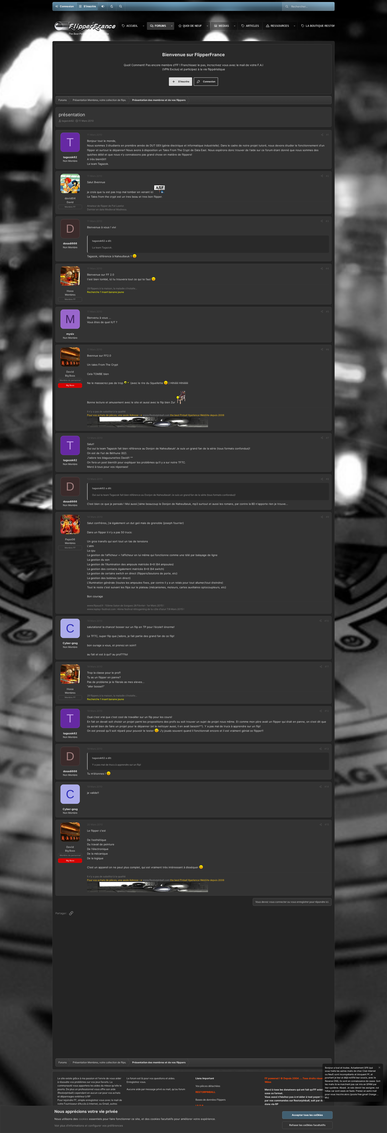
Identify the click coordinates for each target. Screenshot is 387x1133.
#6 (327, 349)
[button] (111, 6)
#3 (327, 221)
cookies (83, 1119)
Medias (224, 25)
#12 (327, 710)
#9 (327, 516)
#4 (327, 268)
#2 (327, 175)
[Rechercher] (120, 6)
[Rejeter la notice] (379, 1068)
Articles (252, 25)
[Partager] (322, 134)
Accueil (132, 25)
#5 (327, 311)
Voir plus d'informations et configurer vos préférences (88, 1125)
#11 (327, 666)
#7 (327, 437)
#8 (327, 478)
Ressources (280, 25)
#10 (327, 620)
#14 (327, 786)
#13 (327, 748)
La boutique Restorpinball (326, 25)
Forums (160, 25)
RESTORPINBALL (205, 1092)
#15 (327, 824)
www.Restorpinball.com (156, 415)
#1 (327, 134)
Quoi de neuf (192, 25)
